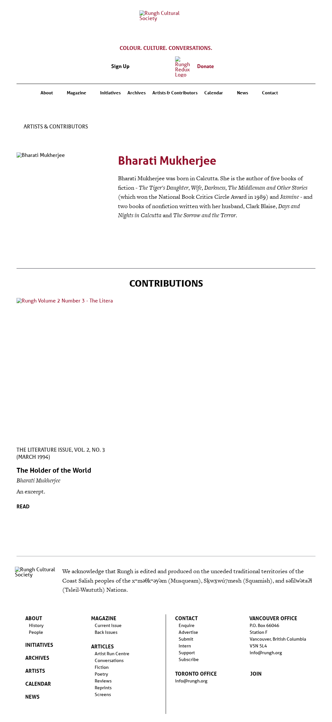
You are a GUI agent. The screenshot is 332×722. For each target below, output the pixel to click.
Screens (103, 694)
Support (187, 653)
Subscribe (189, 659)
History (36, 625)
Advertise (188, 632)
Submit (186, 639)
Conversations (109, 660)
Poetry (101, 674)
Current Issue (108, 625)
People (36, 632)
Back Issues (106, 632)
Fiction (102, 667)
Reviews (103, 681)
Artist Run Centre (112, 654)
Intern (185, 646)
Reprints (103, 688)
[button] (220, 68)
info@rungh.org (191, 681)
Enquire (187, 625)
